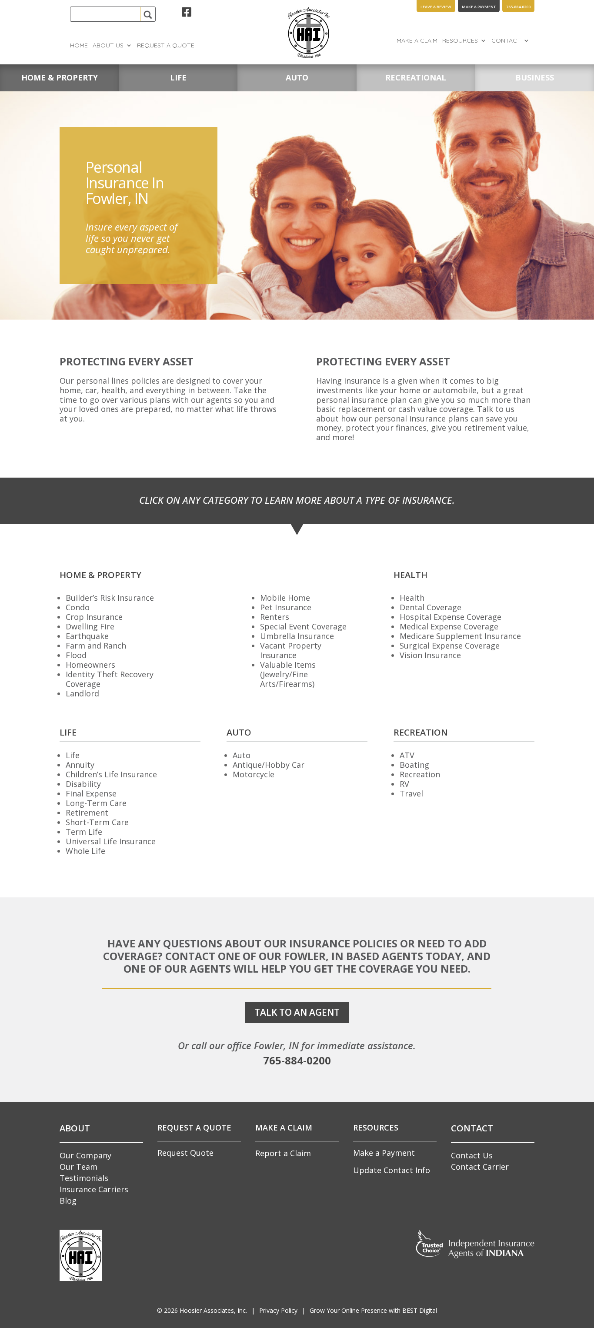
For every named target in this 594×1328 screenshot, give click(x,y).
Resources (460, 40)
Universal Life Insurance (111, 841)
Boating (414, 764)
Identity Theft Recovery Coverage (110, 679)
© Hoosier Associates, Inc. (202, 1310)
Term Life (84, 831)
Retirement (87, 812)
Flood (76, 655)
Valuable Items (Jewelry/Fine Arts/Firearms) (288, 674)
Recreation (420, 774)
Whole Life (85, 851)
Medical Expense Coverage (449, 626)
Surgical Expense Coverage (450, 645)
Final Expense (91, 793)
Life (73, 755)
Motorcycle (253, 774)
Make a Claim (417, 40)
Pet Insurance (285, 607)
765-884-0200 (297, 1060)
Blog (68, 1200)
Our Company (85, 1155)
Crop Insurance (94, 617)
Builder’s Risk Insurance (110, 597)
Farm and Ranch (96, 645)
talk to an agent (297, 1012)
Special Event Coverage (303, 626)
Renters (274, 617)
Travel (411, 793)
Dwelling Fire (90, 626)
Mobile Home (285, 597)
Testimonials (84, 1178)
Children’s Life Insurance (111, 774)
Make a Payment (384, 1152)
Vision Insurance (430, 655)
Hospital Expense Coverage (450, 617)
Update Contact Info (391, 1170)
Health (412, 597)
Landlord (82, 693)
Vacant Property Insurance (290, 650)
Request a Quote (165, 45)
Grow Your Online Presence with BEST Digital (373, 1310)
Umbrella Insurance (297, 636)
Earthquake (87, 636)
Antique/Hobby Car (268, 764)
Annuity (80, 764)
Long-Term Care (96, 803)
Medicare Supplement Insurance (460, 636)
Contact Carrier (480, 1166)
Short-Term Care (97, 822)
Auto (241, 755)
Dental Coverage (430, 607)
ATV (407, 755)
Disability (83, 784)
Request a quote (194, 1127)
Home (79, 45)
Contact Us (472, 1155)
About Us (108, 45)
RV (404, 784)
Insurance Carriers (94, 1189)
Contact (506, 40)
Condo (78, 607)
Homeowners (90, 664)
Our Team (78, 1166)
